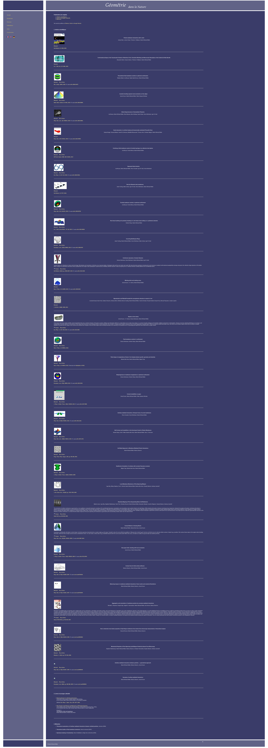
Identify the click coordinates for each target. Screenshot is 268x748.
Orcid (71, 23)
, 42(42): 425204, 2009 (64, 474)
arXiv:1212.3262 (75, 329)
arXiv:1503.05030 (81, 229)
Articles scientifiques (62, 16)
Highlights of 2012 (80, 365)
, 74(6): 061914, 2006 (61, 637)
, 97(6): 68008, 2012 (62, 383)
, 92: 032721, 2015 (61, 211)
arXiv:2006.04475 (74, 84)
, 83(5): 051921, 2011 (61, 420)
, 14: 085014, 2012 (61, 365)
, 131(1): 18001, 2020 (59, 84)
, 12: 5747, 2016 (60, 193)
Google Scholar (77, 23)
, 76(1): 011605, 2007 (61, 574)
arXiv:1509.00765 (77, 211)
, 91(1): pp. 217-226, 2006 (62, 655)
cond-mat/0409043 (82, 684)
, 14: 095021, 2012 (61, 347)
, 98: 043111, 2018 (61, 138)
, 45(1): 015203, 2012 (64, 404)
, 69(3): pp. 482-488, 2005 (63, 684)
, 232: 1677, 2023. (70, 702)
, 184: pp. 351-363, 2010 (65, 456)
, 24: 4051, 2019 (62, 102)
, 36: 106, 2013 (60, 329)
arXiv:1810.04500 (77, 138)
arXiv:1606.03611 (76, 175)
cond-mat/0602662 (78, 637)
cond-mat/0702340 (78, 592)
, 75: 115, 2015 (63, 229)
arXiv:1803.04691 (79, 120)
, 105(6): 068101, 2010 (62, 438)
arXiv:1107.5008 (83, 404)
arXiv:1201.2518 (78, 383)
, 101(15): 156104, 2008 (63, 538)
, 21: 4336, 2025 (60, 48)
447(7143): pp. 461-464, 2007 (62, 619)
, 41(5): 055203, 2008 (64, 556)
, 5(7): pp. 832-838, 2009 (61, 516)
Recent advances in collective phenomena (67, 698)
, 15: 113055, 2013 (61, 289)
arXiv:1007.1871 (80, 438)
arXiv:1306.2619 (76, 289)
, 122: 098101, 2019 (62, 120)
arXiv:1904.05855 (79, 102)
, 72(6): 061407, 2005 (61, 669)
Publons (67, 23)
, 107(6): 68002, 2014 (62, 247)
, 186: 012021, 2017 (63, 156)
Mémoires (59, 19)
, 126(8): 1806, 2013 (61, 307)
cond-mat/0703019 (78, 574)
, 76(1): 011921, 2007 (61, 592)
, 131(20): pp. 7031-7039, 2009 (65, 492)
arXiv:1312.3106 (81, 271)
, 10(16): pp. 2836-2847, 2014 (63, 271)
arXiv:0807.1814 (80, 538)
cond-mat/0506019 (78, 669)
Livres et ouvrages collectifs (63, 18)
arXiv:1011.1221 (77, 420)
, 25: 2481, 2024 (61, 66)
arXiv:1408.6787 (79, 247)
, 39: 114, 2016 (60, 175)
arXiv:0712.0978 (83, 556)
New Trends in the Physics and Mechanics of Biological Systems (72, 705)
